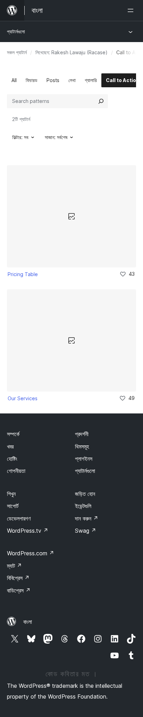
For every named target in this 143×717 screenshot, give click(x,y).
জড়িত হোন (85, 493)
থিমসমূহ (82, 446)
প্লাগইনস (83, 458)
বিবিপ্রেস (18, 577)
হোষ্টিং (12, 458)
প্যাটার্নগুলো (16, 31)
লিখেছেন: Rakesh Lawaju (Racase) (71, 52)
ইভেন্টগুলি (83, 505)
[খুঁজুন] (101, 101)
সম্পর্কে (13, 433)
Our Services (22, 398)
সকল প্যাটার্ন (17, 52)
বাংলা (27, 621)
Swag (85, 530)
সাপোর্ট (12, 505)
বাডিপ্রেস (19, 590)
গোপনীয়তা (16, 470)
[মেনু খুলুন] (132, 10)
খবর (10, 446)
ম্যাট (14, 565)
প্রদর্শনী (82, 433)
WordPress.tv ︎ (27, 530)
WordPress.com (30, 553)
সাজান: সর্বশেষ (56, 137)
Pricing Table (23, 274)
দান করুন (86, 518)
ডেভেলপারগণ (19, 518)
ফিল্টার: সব (20, 137)
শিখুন (11, 493)
